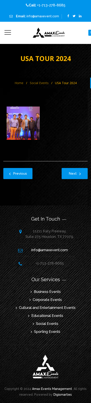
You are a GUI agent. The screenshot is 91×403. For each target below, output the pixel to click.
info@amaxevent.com (43, 16)
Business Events (47, 292)
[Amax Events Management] (49, 33)
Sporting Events (47, 332)
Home (18, 83)
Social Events (47, 324)
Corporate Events (47, 300)
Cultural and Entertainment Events (47, 308)
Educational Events (47, 316)
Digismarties (62, 394)
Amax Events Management (52, 389)
